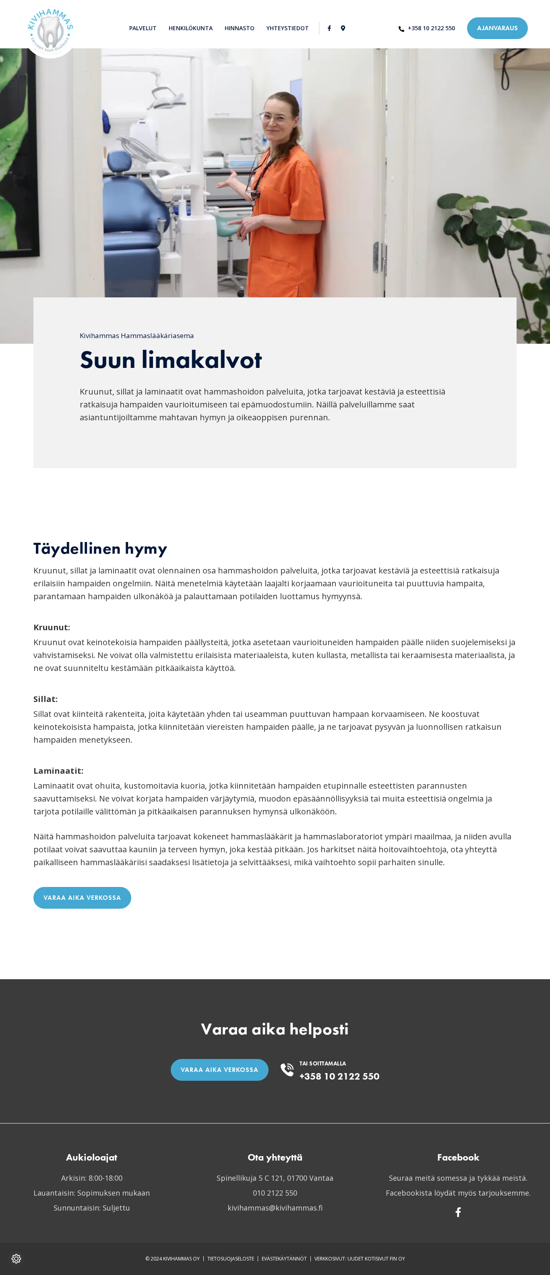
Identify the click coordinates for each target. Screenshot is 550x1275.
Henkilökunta (191, 28)
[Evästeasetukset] (16, 1259)
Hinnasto (239, 28)
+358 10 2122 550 (339, 1076)
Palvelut (143, 28)
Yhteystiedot (288, 28)
